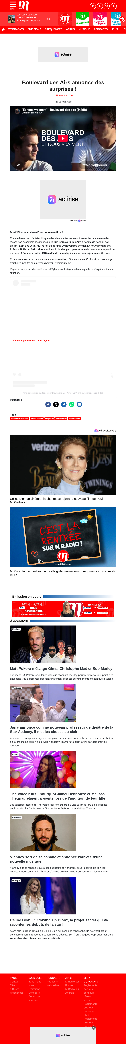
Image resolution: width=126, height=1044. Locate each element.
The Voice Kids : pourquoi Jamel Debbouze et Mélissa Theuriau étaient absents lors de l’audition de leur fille (57, 796)
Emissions (34, 29)
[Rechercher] (107, 6)
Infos (31, 985)
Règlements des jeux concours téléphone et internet (90, 1026)
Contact (14, 981)
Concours (34, 992)
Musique (84, 29)
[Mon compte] (114, 6)
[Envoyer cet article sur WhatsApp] (70, 405)
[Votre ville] (93, 6)
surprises (49, 418)
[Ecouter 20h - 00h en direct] (63, 608)
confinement (74, 418)
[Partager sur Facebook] (47, 405)
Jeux (114, 29)
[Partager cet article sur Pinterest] (63, 405)
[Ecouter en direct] (100, 6)
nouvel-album (37, 418)
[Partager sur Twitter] (55, 405)
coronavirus (61, 418)
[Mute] (48, 19)
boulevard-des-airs (19, 418)
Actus (70, 29)
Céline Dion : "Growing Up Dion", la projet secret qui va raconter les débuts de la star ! (59, 922)
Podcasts (101, 29)
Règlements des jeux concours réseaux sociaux (90, 993)
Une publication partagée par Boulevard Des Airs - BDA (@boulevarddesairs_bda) (63, 393)
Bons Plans (34, 981)
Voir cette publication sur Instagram (31, 340)
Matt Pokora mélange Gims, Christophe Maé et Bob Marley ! (62, 668)
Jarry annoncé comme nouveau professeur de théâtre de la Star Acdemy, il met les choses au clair (61, 729)
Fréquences (53, 29)
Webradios (16, 29)
